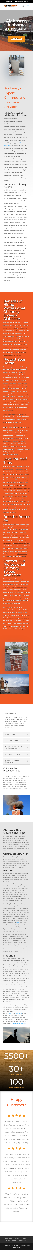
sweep (10, 1013)
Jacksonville (22, 1240)
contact (16, 600)
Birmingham (8, 1238)
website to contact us (17, 612)
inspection (18, 1013)
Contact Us (16, 39)
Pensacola (17, 1238)
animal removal (22, 554)
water (17, 923)
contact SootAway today (19, 1024)
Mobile (8, 1240)
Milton (24, 1238)
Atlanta (14, 1240)
